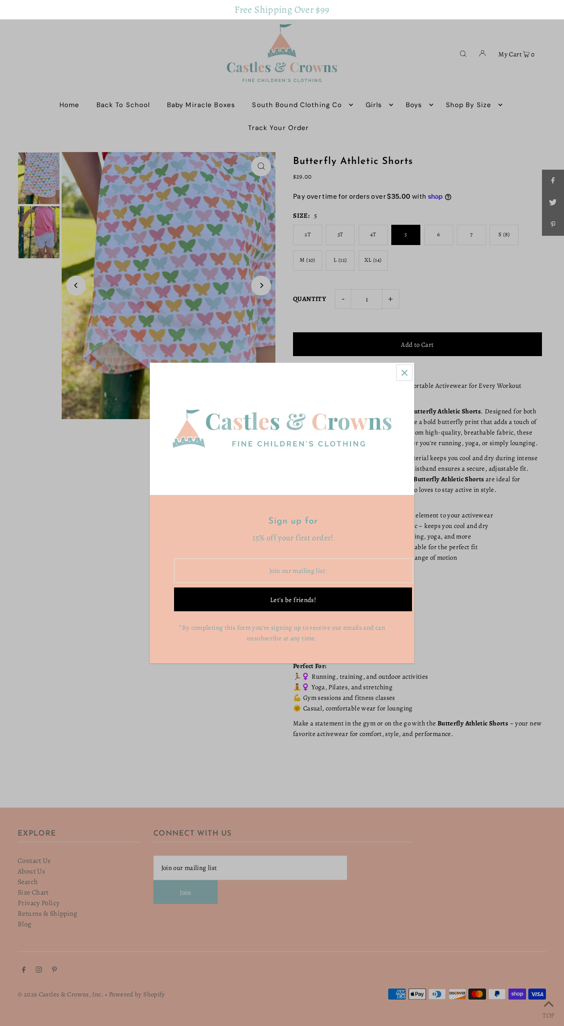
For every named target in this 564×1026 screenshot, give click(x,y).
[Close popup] (404, 372)
